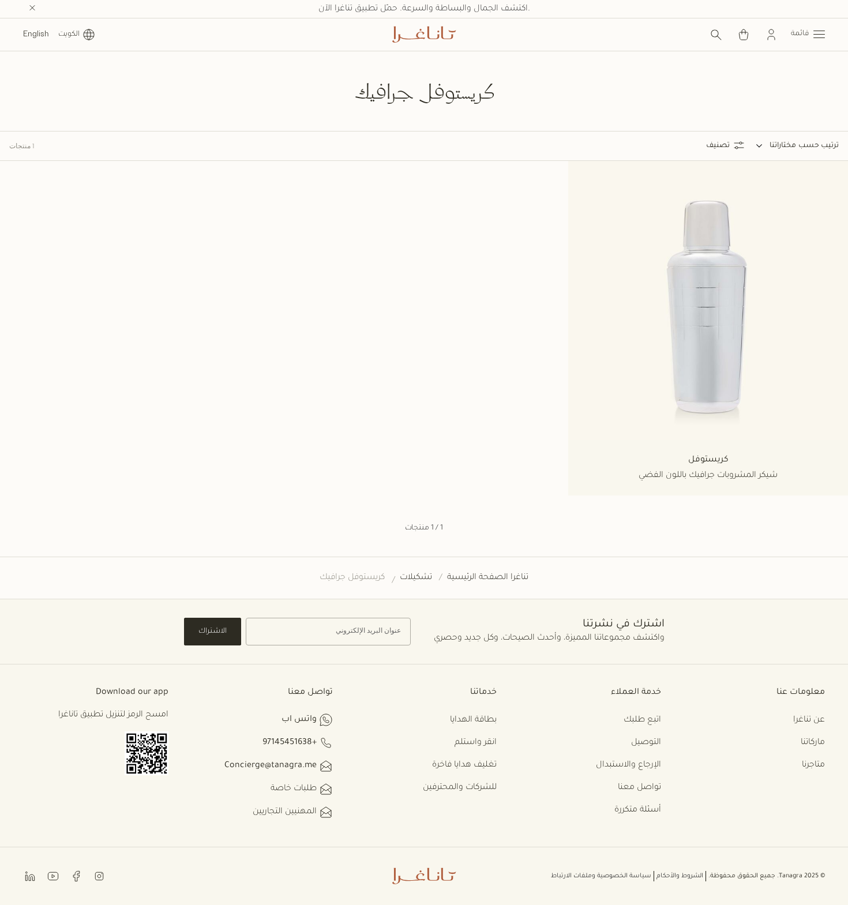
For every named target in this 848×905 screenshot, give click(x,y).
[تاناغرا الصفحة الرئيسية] (424, 35)
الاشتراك (212, 632)
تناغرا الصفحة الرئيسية (487, 578)
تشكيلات (416, 578)
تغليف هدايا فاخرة (464, 765)
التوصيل (646, 743)
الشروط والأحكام (679, 876)
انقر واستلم (476, 743)
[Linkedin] (30, 875)
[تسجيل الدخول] (771, 35)
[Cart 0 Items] (744, 35)
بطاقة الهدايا (473, 720)
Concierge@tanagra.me (270, 766)
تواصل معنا (639, 788)
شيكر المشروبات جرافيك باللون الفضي (708, 475)
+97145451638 (289, 743)
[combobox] (776, 146)
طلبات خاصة (294, 789)
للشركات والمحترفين (460, 788)
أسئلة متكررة (637, 810)
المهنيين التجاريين (285, 812)
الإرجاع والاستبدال (628, 765)
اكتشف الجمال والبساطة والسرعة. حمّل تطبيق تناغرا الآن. (424, 9)
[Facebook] (76, 875)
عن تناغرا (809, 720)
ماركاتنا (813, 743)
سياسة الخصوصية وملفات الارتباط (601, 876)
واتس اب (299, 719)
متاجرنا (813, 765)
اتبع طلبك (642, 720)
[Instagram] (99, 875)
